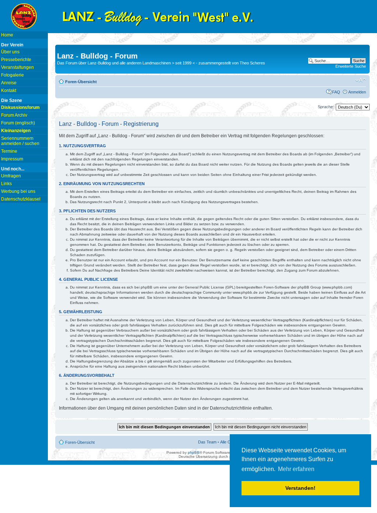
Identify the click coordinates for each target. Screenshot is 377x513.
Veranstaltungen (17, 67)
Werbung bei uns (18, 191)
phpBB (194, 452)
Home (7, 35)
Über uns (10, 51)
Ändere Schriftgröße (360, 80)
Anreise (9, 82)
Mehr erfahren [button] (296, 469)
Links (6, 183)
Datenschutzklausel (20, 199)
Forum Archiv (14, 115)
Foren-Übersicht (81, 81)
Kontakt (8, 90)
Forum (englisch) (18, 122)
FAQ (336, 92)
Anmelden (357, 92)
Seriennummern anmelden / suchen (20, 141)
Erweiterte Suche (350, 66)
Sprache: (326, 107)
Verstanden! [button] (300, 488)
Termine (9, 151)
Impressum (12, 159)
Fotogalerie (12, 75)
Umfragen (11, 175)
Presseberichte (16, 59)
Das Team (207, 442)
